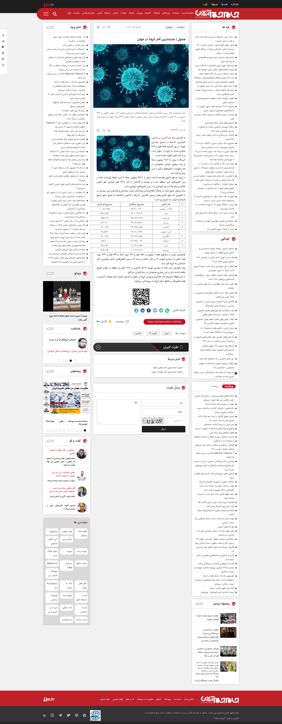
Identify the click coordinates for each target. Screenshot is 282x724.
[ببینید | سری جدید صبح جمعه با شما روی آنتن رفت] (66, 296)
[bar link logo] (48, 5)
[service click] (205, 5)
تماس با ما (189, 699)
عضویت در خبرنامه (145, 699)
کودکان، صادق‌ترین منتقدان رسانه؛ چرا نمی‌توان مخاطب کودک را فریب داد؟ (208, 652)
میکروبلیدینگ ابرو (52, 586)
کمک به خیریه (69, 586)
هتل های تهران (83, 586)
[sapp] (3, 60)
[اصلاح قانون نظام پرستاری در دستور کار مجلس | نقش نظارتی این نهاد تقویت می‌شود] (82, 458)
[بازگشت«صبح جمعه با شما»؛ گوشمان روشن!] (227, 618)
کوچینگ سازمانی (54, 598)
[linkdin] (143, 310)
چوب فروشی (67, 531)
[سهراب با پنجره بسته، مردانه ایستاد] (82, 476)
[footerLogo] (220, 700)
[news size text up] (98, 131)
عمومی (169, 27)
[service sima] (215, 5)
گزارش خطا (102, 321)
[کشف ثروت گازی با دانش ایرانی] (82, 492)
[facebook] (149, 310)
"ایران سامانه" (220, 718)
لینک (176, 277)
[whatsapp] (167, 310)
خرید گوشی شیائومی (52, 541)
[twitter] (3, 48)
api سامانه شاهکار (82, 533)
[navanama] (235, 5)
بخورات (69, 551)
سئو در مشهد (81, 563)
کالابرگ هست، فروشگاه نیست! (207, 680)
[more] (199, 603)
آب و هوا (130, 699)
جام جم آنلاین (168, 138)
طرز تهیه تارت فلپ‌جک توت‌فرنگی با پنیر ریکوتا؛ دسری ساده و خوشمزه (214, 374)
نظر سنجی (104, 699)
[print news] (98, 28)
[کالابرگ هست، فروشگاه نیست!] (227, 671)
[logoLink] (217, 14)
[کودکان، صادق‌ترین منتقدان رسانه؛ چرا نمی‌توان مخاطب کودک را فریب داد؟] (227, 652)
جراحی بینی (67, 539)
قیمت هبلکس (83, 610)
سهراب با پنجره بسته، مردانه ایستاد (61, 480)
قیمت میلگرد (81, 620)
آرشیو (158, 699)
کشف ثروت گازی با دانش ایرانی (62, 496)
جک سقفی (67, 607)
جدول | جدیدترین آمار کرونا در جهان (167, 372)
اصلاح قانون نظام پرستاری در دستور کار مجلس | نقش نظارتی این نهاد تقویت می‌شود (61, 462)
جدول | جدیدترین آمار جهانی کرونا (168, 367)
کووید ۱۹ (153, 333)
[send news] (103, 27)
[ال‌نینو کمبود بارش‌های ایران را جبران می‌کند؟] (82, 507)
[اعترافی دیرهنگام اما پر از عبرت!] (85, 343)
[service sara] (224, 5)
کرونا (167, 333)
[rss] (3, 66)
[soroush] (136, 310)
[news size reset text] (103, 131)
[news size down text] (109, 131)
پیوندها (167, 699)
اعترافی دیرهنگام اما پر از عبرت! (65, 339)
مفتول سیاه (67, 595)
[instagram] (3, 36)
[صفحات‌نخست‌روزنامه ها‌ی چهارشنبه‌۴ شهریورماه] (66, 398)
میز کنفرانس (67, 620)
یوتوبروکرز (53, 531)
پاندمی (138, 333)
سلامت (180, 27)
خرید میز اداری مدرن (52, 610)
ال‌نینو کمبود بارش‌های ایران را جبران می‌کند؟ (61, 507)
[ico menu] (47, 14)
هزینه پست (82, 551)
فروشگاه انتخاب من (53, 573)
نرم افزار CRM (69, 566)
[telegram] (3, 42)
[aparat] (3, 54)
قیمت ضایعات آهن (81, 598)
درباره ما (177, 699)
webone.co (52, 563)
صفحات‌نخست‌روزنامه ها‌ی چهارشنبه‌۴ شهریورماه (66, 423)
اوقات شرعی (118, 699)
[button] (75, 361)
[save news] (109, 27)
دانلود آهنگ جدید (52, 553)
